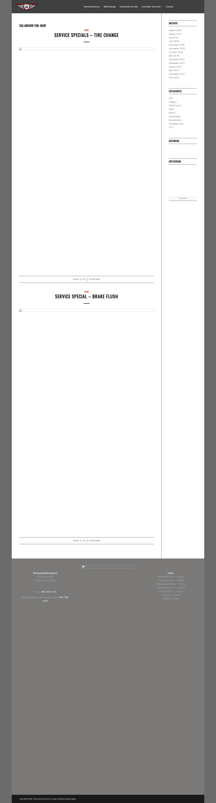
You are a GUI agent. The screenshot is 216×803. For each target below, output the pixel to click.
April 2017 (174, 70)
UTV (171, 127)
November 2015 (177, 74)
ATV (171, 98)
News (86, 30)
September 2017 (177, 63)
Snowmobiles (175, 120)
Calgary (173, 102)
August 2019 (175, 34)
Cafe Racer (95, 279)
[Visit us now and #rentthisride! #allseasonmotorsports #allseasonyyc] (173, 180)
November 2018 (177, 48)
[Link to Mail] (198, 6)
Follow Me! (182, 198)
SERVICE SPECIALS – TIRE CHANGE (86, 35)
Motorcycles (175, 105)
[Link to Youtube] (194, 6)
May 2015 (174, 77)
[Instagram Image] (192, 180)
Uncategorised (176, 123)
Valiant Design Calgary (67, 799)
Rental (172, 112)
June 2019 (174, 41)
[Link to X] (189, 6)
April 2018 (174, 55)
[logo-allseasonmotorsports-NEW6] (27, 6)
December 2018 (177, 44)
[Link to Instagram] (185, 6)
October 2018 (176, 52)
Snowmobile (175, 116)
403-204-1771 (48, 591)
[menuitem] (92, 6)
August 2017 (175, 66)
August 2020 (175, 30)
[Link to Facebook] (180, 6)
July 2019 (173, 37)
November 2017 (177, 59)
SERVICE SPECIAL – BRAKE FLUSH (86, 296)
